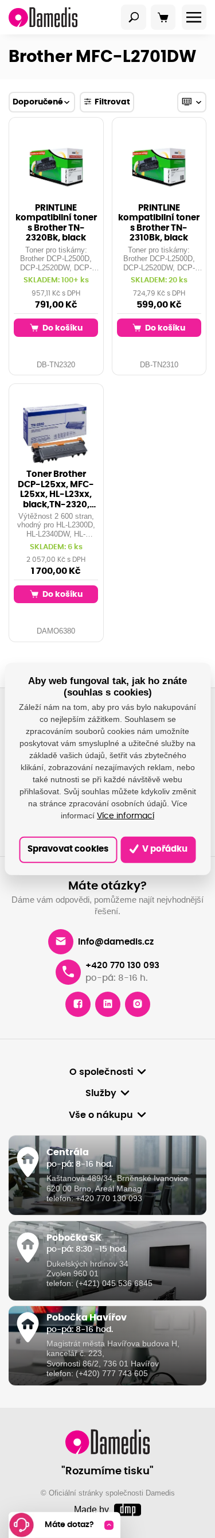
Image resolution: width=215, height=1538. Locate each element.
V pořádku (163, 849)
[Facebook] (78, 1004)
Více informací (125, 816)
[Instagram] (137, 1004)
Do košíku (62, 328)
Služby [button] (100, 1093)
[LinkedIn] (107, 1004)
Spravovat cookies (68, 849)
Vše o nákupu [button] (101, 1115)
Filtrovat (112, 102)
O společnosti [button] (101, 1072)
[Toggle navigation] (133, 17)
